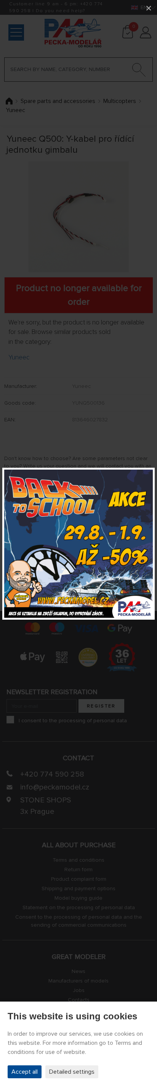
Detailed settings (72, 1072)
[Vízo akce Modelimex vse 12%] (78, 544)
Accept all (24, 1072)
